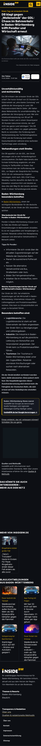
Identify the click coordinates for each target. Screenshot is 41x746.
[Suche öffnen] (31, 5)
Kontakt (6, 726)
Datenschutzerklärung (12, 736)
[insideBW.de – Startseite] (11, 4)
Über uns (6, 721)
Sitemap (6, 741)
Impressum (7, 731)
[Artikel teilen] (35, 76)
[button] (38, 4)
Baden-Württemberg (12, 202)
